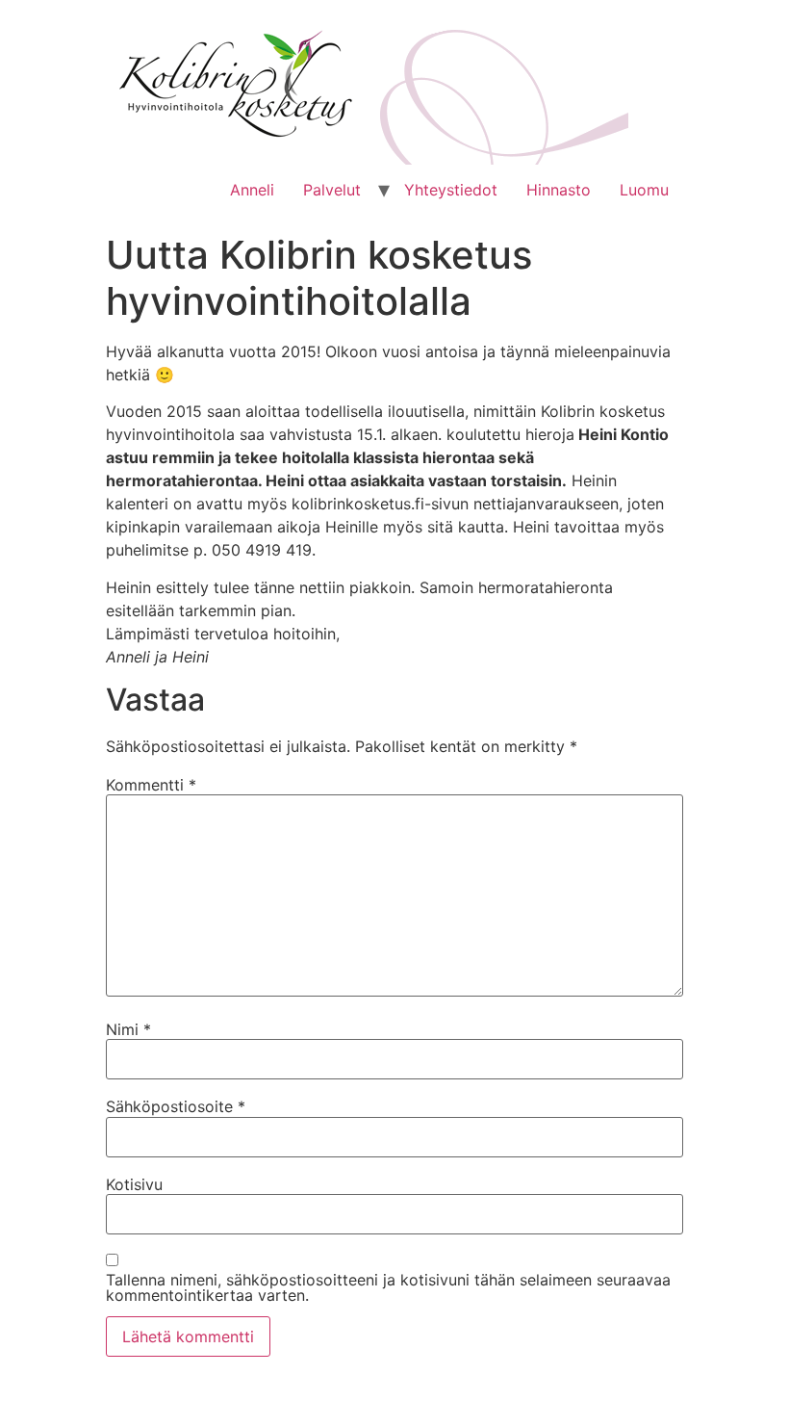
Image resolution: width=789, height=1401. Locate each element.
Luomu (644, 189)
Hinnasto (558, 189)
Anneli (252, 189)
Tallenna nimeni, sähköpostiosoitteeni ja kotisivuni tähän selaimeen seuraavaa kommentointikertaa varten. (388, 1287)
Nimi (128, 1029)
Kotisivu (134, 1184)
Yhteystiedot (450, 189)
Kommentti (151, 784)
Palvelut (332, 189)
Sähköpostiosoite (175, 1106)
